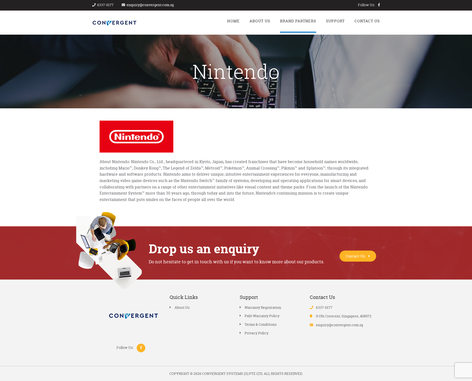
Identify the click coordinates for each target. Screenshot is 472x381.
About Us (182, 307)
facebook (379, 5)
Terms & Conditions (261, 324)
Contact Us (356, 256)
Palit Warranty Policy (262, 315)
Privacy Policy (256, 333)
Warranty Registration (263, 307)
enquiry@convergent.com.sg (150, 4)
